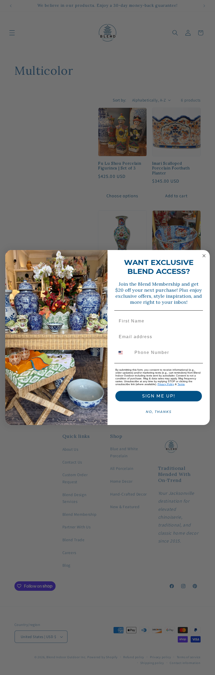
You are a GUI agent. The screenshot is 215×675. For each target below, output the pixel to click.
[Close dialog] (204, 256)
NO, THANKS (158, 412)
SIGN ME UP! (158, 396)
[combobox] (124, 353)
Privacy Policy (166, 384)
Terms (181, 384)
